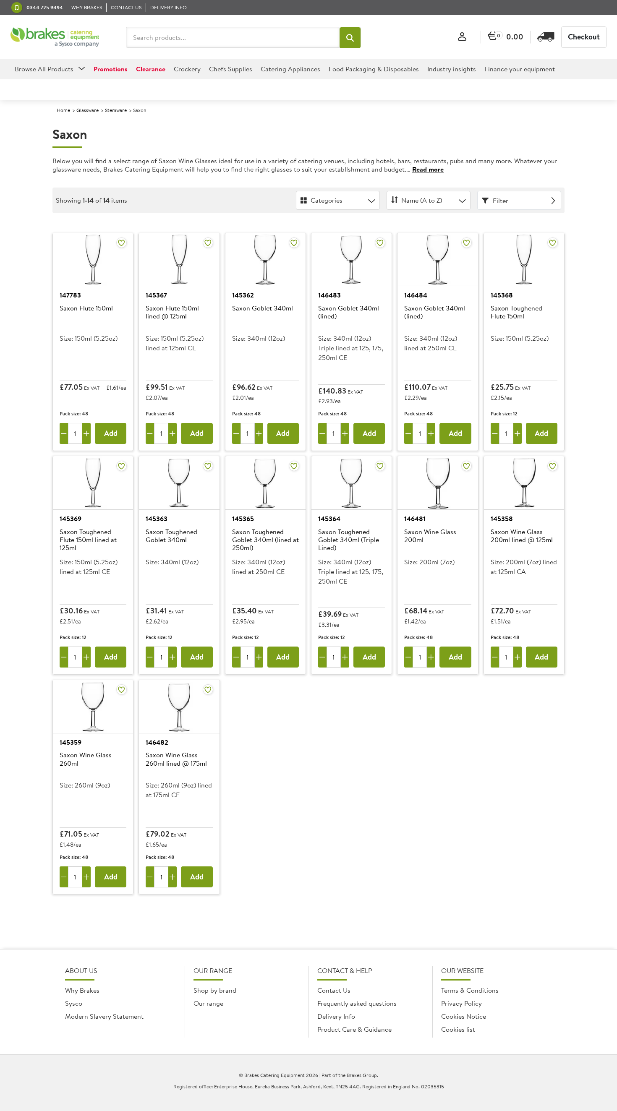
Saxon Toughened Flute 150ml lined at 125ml (88, 540)
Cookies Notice (463, 1016)
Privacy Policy (461, 1003)
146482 (157, 742)
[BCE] (54, 37)
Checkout (584, 36)
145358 (502, 518)
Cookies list (458, 1029)
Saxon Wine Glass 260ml (86, 759)
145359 (70, 742)
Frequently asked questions (357, 1003)
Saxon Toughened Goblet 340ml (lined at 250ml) (265, 540)
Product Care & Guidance (354, 1029)
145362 (243, 295)
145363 (156, 518)
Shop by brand (214, 990)
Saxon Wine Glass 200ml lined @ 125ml (522, 536)
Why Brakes (82, 990)
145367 (156, 295)
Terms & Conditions (470, 990)
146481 (415, 518)
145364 (329, 518)
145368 (502, 295)
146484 (415, 295)
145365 (243, 518)
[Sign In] (462, 37)
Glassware (87, 110)
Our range (208, 1003)
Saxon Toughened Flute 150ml (516, 312)
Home (63, 110)
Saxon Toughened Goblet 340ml (171, 536)
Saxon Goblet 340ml (262, 308)
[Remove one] (64, 433)
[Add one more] (86, 433)
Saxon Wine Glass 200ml (430, 536)
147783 (70, 295)
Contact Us (333, 990)
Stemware (116, 110)
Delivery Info (336, 1016)
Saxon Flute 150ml (86, 308)
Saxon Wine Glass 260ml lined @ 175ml (176, 759)
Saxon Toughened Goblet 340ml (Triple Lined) (348, 540)
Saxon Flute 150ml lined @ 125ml (172, 312)
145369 (70, 518)
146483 (329, 295)
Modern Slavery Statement (104, 1016)
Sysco (73, 1003)
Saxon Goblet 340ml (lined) (348, 312)
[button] (350, 37)
